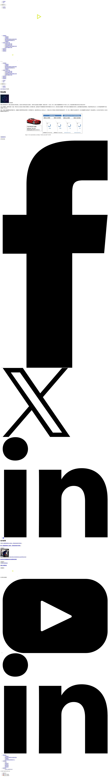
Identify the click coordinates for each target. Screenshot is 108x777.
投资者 (4, 1)
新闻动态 (4, 49)
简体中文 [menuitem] (4, 773)
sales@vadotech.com (8, 769)
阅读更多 (2, 548)
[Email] (3, 538)
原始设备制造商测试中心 (10, 40)
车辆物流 (7, 41)
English (4, 6)
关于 (3, 2)
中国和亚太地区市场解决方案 (11, 46)
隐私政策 (7, 766)
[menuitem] (4, 773)
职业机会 (4, 48)
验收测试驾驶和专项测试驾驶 (11, 39)
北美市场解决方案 (8, 45)
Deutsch (4, 7)
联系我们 (4, 50)
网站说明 (7, 765)
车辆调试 (7, 65)
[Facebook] (55, 367)
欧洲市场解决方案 (8, 47)
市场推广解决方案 (6, 42)
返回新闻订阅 (3, 136)
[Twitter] (36, 436)
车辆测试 (4, 35)
